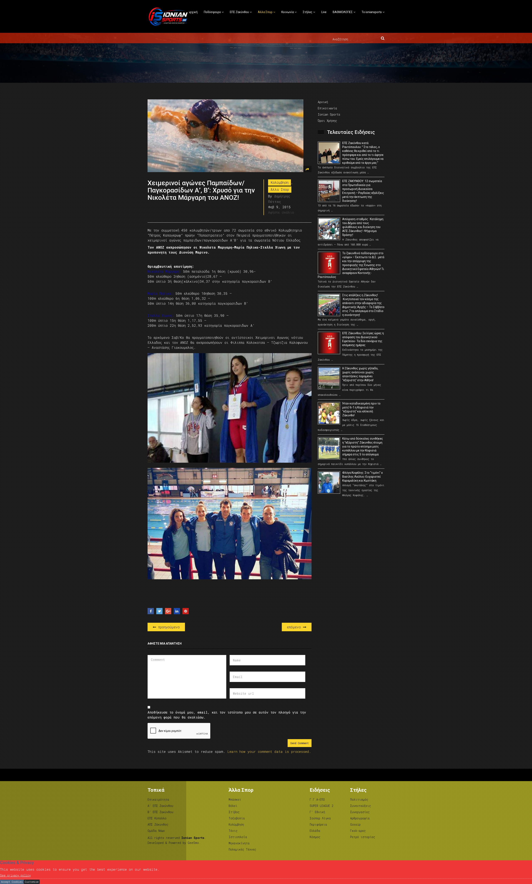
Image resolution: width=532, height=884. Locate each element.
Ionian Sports (329, 114)
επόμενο (295, 627)
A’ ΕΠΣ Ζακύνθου (160, 806)
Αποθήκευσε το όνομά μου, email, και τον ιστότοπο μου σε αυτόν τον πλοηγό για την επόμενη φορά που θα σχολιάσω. (227, 714)
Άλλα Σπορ (265, 12)
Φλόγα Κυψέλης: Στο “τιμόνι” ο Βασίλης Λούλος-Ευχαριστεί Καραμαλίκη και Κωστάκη (362, 476)
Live (323, 12)
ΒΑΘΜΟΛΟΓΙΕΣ (343, 12)
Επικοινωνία (327, 108)
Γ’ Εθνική (317, 812)
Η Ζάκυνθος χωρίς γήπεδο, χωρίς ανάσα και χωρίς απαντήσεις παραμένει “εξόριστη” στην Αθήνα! (360, 374)
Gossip (355, 824)
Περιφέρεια (318, 824)
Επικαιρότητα (158, 799)
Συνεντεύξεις (360, 806)
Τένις (233, 831)
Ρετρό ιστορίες (362, 837)
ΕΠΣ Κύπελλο (157, 818)
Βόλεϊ (233, 806)
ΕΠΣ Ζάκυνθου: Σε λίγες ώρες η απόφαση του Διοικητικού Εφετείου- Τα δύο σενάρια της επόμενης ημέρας (363, 339)
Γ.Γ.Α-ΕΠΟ (317, 799)
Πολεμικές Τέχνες (242, 849)
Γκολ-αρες (358, 831)
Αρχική (193, 12)
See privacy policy (15, 875)
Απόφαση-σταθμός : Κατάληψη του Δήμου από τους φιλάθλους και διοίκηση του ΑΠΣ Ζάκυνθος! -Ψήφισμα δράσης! (362, 227)
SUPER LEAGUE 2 (321, 806)
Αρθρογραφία (360, 818)
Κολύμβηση (279, 182)
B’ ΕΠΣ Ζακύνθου (160, 812)
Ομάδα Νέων (156, 831)
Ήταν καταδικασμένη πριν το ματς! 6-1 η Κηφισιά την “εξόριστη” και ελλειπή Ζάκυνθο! (361, 409)
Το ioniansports (372, 12)
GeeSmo (193, 843)
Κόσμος (315, 837)
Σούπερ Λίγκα (320, 818)
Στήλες (307, 12)
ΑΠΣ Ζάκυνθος (158, 824)
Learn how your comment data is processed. (269, 751)
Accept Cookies (12, 881)
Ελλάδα (315, 831)
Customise (32, 881)
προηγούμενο (168, 627)
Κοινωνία (287, 12)
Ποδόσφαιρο (212, 12)
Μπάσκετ (235, 799)
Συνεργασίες (360, 812)
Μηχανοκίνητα (239, 843)
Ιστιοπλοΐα (238, 837)
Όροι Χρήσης (327, 121)
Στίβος (234, 812)
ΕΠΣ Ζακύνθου (239, 12)
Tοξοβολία (237, 818)
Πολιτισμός (359, 799)
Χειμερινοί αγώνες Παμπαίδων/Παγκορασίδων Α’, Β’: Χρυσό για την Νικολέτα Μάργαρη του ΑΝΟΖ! (201, 190)
